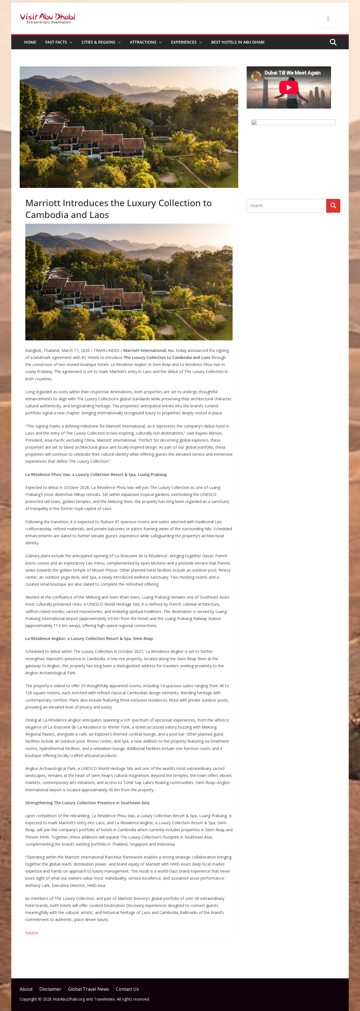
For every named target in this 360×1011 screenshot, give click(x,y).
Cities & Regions (98, 42)
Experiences (184, 42)
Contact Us (127, 989)
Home (30, 42)
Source (31, 932)
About (26, 989)
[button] (70, 42)
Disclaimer (50, 989)
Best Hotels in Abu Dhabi (237, 42)
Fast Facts (56, 42)
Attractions (143, 42)
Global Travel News (88, 989)
